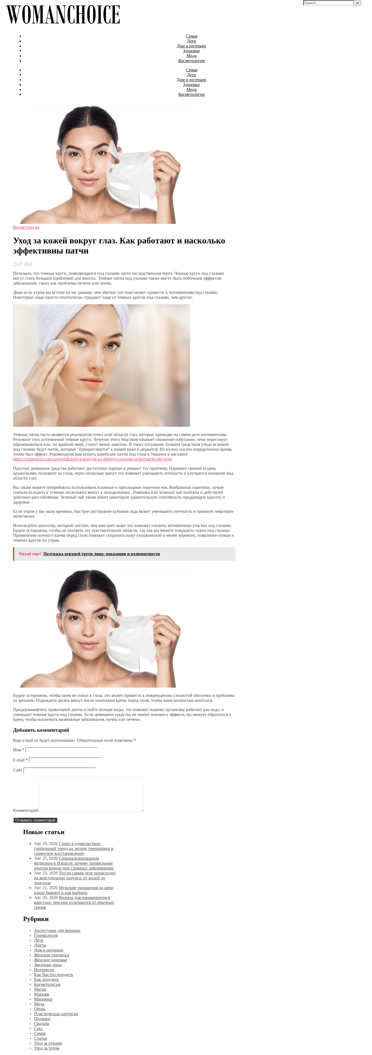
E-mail (20, 760)
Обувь (39, 1009)
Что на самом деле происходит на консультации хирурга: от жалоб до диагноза (75, 878)
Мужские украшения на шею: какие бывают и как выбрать (74, 890)
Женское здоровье (50, 960)
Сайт (17, 770)
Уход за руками (48, 1043)
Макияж (41, 994)
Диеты (40, 945)
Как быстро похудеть (53, 974)
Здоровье (191, 50)
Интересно (44, 969)
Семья (191, 36)
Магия (40, 989)
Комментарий (26, 810)
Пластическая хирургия (56, 1013)
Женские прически (51, 955)
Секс (38, 1028)
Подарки (42, 1018)
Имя (18, 750)
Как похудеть (46, 979)
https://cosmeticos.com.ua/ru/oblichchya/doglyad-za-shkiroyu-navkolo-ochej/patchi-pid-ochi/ (92, 459)
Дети (191, 41)
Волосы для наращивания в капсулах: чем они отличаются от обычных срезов (74, 902)
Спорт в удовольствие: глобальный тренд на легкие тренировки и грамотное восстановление (74, 848)
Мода (192, 55)
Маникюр (43, 999)
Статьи (40, 1038)
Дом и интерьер (191, 46)
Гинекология (46, 935)
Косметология (191, 60)
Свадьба (41, 1023)
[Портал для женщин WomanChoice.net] (62, 27)
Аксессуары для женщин (57, 930)
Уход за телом (46, 1048)
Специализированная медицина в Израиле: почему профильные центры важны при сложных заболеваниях (74, 863)
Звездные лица (48, 964)
